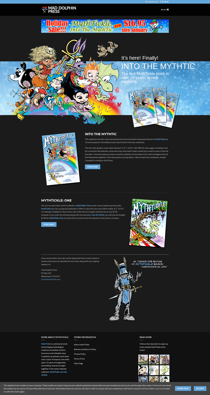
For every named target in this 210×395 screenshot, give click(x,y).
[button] (165, 9)
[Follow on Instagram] (163, 2)
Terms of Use (79, 358)
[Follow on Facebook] (160, 2)
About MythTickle (81, 344)
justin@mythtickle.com (50, 279)
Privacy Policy (80, 354)
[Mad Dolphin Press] (59, 10)
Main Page (78, 363)
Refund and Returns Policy (85, 349)
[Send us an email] (167, 2)
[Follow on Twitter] (165, 2)
